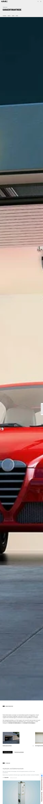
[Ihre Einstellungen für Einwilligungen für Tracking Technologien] (42, 409)
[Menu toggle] (41, 1)
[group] (18, 739)
